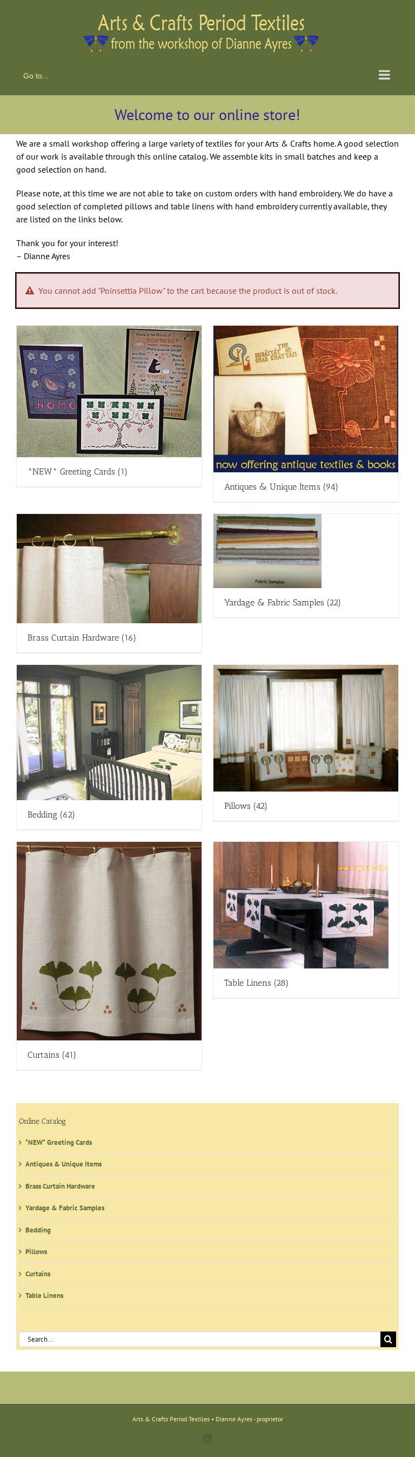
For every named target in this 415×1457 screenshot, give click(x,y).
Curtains (37, 1273)
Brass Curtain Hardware (60, 1186)
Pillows (36, 1251)
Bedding (38, 1230)
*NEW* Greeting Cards (58, 1142)
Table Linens (44, 1295)
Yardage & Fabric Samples (64, 1207)
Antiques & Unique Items (63, 1164)
